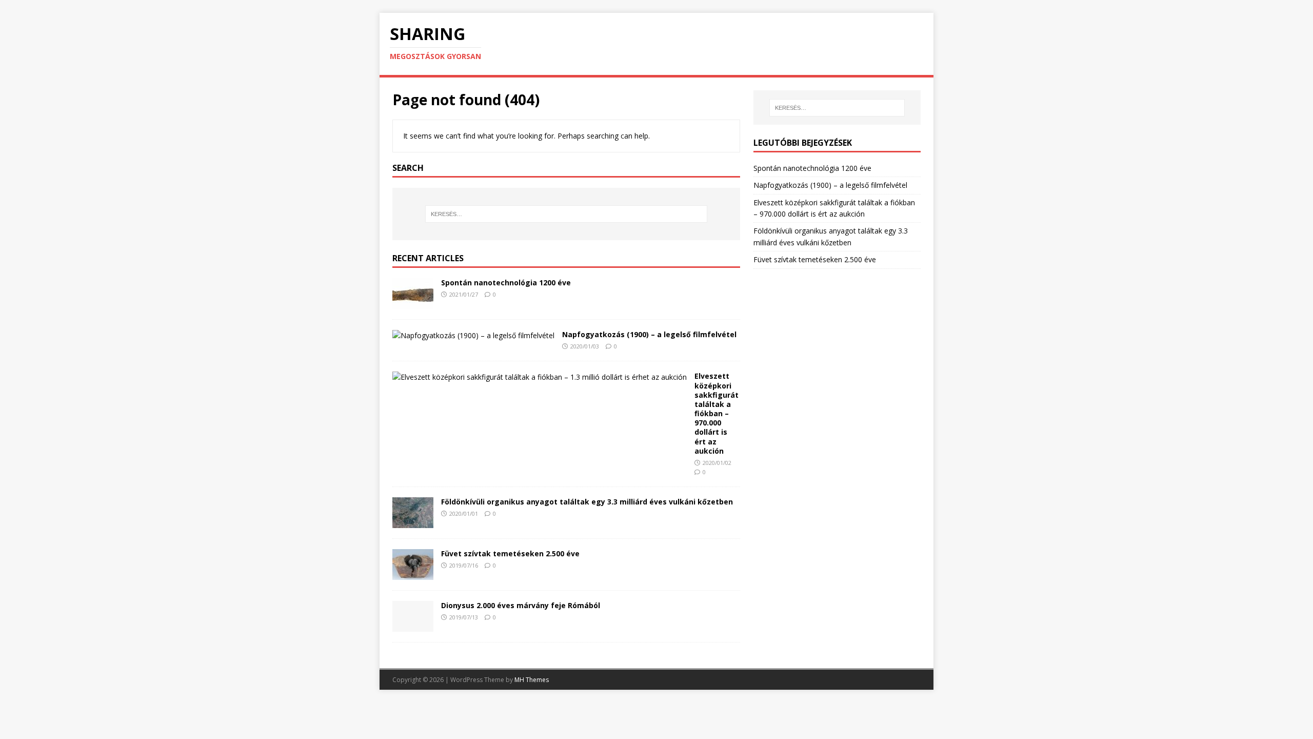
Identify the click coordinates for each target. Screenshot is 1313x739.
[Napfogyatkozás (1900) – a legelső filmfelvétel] (473, 335)
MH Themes (531, 679)
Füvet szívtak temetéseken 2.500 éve (510, 553)
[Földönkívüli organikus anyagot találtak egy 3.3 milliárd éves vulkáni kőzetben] (412, 522)
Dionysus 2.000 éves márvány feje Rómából (520, 605)
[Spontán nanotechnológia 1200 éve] (412, 302)
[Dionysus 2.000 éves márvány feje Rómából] (412, 626)
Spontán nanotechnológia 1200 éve (506, 282)
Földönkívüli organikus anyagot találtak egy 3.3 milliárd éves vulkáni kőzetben (587, 502)
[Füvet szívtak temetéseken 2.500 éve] (412, 574)
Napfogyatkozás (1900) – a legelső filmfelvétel (649, 334)
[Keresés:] (566, 214)
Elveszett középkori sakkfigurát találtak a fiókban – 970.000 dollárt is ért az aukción (716, 413)
